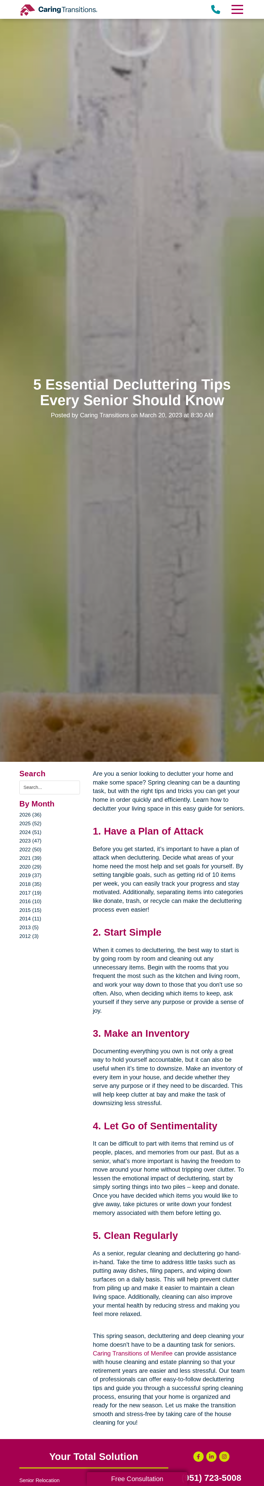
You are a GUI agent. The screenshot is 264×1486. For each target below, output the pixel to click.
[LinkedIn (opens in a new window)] (211, 1456)
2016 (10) (30, 901)
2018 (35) (30, 884)
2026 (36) (30, 815)
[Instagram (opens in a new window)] (224, 1456)
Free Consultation (137, 1479)
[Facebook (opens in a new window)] (198, 1456)
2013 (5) (29, 927)
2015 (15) (30, 910)
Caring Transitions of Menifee (132, 1353)
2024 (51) (30, 832)
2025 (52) (30, 823)
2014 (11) (30, 918)
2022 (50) (30, 849)
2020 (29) (30, 867)
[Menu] (237, 9)
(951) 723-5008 (211, 1478)
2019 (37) (30, 875)
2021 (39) (30, 858)
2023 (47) (30, 841)
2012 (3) (29, 936)
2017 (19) (30, 893)
